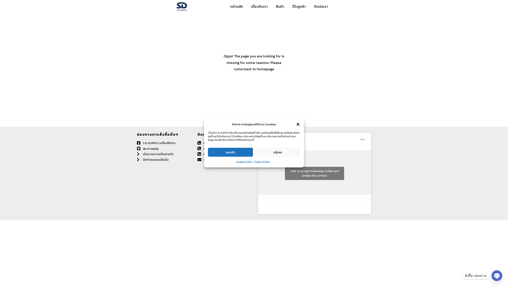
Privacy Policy (262, 161)
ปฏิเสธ (277, 152)
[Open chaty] (497, 275)
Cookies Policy (244, 161)
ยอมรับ (230, 152)
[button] (298, 124)
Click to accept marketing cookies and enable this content (314, 173)
